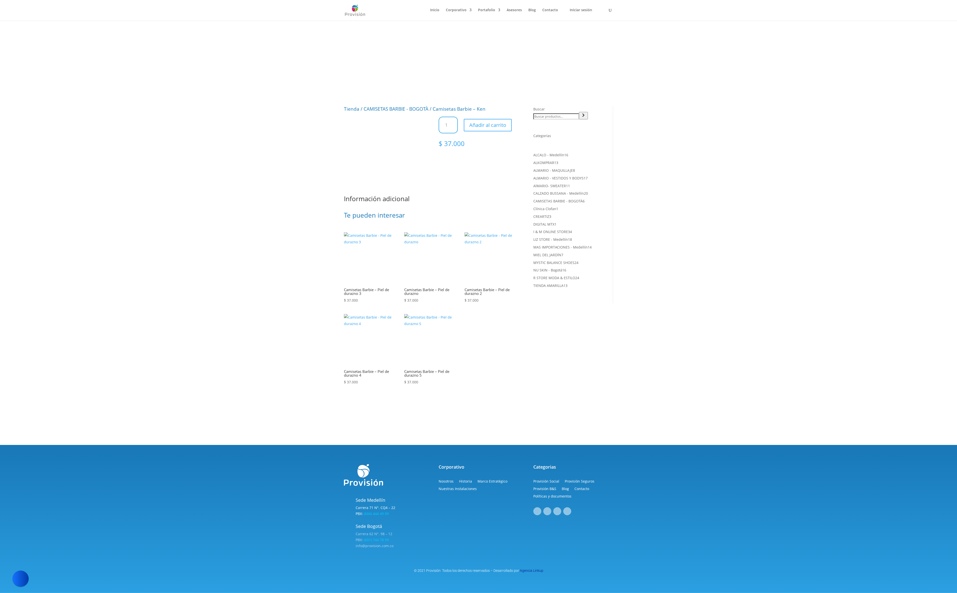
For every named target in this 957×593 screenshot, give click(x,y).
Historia (465, 482)
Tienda (351, 109)
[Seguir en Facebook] (537, 511)
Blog (532, 10)
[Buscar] (583, 115)
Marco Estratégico (492, 482)
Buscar (539, 109)
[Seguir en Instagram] (547, 511)
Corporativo (456, 10)
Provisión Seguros (579, 482)
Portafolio (486, 10)
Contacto (550, 10)
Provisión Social (546, 482)
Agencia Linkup (531, 571)
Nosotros (446, 482)
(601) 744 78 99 (376, 539)
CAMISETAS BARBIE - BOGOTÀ (396, 109)
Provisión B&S (544, 489)
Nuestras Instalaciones (458, 489)
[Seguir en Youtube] (567, 511)
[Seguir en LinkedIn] (557, 511)
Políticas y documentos (552, 497)
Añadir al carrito (487, 125)
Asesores (514, 10)
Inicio (434, 10)
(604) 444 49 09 (376, 513)
